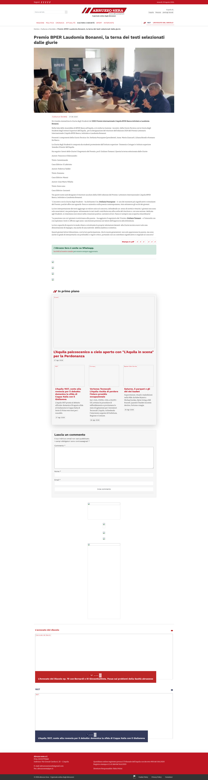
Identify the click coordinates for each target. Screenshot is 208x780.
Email (57, 480)
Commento (59, 446)
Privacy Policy (157, 777)
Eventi (56, 297)
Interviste (109, 23)
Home (36, 29)
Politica (50, 23)
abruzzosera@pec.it (45, 769)
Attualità (70, 23)
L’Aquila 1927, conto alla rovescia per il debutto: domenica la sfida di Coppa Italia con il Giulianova (68, 394)
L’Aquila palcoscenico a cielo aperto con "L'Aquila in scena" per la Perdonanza (104, 354)
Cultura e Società (86, 23)
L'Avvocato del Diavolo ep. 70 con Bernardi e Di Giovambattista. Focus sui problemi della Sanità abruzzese (95, 678)
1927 (149, 23)
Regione (40, 23)
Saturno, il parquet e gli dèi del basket (137, 390)
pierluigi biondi (168, 12)
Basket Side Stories (130, 366)
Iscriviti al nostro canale (63, 251)
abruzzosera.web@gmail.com (51, 766)
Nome (57, 471)
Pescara (158, 12)
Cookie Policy (143, 777)
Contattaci (168, 777)
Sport (99, 23)
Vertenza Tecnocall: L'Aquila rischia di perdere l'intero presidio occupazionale (104, 393)
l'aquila (151, 12)
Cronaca (60, 23)
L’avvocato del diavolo (163, 23)
